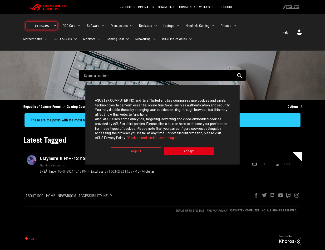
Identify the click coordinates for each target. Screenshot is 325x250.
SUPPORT (226, 7)
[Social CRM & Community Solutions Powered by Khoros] (289, 240)
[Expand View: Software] (103, 25)
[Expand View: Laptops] (178, 25)
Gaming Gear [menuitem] (115, 39)
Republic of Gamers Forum (42, 107)
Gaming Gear (76, 107)
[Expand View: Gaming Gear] (127, 39)
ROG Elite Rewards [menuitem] (174, 39)
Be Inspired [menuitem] (42, 25)
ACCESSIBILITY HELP (95, 196)
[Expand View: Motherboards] (46, 39)
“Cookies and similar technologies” (153, 138)
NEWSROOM (67, 196)
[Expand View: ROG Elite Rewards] (190, 39)
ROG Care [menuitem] (69, 26)
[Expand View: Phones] (234, 25)
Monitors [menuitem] (89, 39)
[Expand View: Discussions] (131, 25)
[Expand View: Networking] (154, 39)
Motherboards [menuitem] (32, 39)
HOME (50, 196)
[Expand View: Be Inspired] (55, 26)
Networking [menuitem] (143, 39)
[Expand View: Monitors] (99, 39)
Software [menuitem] (93, 26)
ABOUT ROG (34, 196)
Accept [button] (189, 151)
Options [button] (293, 107)
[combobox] (162, 75)
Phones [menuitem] (226, 26)
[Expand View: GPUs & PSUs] (75, 39)
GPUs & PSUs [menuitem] (63, 39)
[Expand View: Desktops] (155, 25)
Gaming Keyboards (52, 165)
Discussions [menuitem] (119, 26)
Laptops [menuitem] (168, 26)
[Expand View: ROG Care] (79, 25)
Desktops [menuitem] (145, 26)
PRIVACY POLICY (217, 210)
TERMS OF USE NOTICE (190, 210)
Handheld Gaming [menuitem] (197, 26)
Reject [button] (136, 151)
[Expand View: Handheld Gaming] (213, 25)
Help (286, 32)
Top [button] (31, 238)
